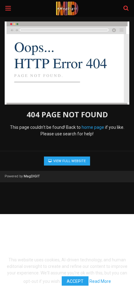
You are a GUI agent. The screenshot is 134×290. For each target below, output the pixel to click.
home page (93, 127)
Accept (75, 281)
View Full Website (69, 161)
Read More (100, 281)
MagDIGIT (32, 176)
